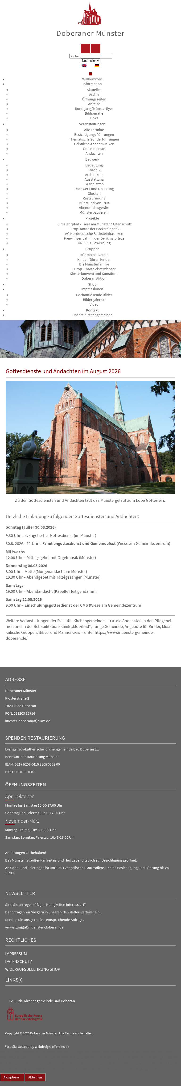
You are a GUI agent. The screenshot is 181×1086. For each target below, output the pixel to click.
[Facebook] (85, 48)
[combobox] (90, 56)
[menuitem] (92, 79)
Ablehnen (35, 1077)
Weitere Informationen (18, 1083)
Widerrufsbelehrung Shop (32, 969)
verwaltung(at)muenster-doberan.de (34, 927)
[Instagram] (96, 48)
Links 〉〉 (14, 980)
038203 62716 (24, 713)
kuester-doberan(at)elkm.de (27, 720)
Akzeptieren (12, 1077)
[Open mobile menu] (90, 73)
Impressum (16, 953)
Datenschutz (18, 961)
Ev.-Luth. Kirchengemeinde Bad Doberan (42, 1000)
